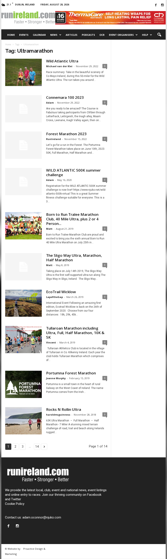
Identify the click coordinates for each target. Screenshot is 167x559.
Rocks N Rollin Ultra (63, 409)
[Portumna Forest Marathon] (23, 384)
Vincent (51, 342)
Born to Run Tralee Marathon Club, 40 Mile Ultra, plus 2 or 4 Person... (72, 219)
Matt (49, 228)
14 (37, 446)
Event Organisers (121, 34)
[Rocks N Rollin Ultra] (23, 420)
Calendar (39, 34)
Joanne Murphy (56, 378)
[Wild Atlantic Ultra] (23, 72)
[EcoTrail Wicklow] (23, 303)
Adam (50, 102)
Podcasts (88, 34)
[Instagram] (162, 5)
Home (11, 34)
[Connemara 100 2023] (23, 108)
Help (145, 34)
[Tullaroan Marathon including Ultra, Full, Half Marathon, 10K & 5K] (23, 339)
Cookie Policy (14, 504)
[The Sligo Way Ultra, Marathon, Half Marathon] (23, 266)
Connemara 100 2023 (65, 97)
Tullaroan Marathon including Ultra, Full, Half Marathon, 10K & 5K (75, 333)
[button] (159, 35)
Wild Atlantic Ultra (62, 60)
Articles (71, 34)
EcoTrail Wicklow (61, 291)
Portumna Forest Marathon (71, 372)
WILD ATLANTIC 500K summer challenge (73, 172)
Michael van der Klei (59, 66)
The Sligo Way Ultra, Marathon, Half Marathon (74, 257)
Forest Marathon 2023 (66, 133)
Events (23, 34)
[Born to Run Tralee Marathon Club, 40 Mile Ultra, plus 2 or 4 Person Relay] (23, 225)
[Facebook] (155, 5)
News (53, 34)
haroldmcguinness (58, 414)
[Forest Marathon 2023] (23, 145)
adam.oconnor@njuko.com (41, 517)
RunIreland (53, 139)
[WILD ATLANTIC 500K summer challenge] (23, 181)
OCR (102, 34)
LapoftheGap (54, 297)
